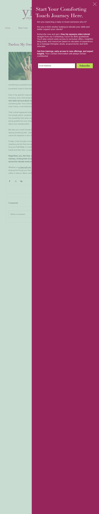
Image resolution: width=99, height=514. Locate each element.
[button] (95, 4)
